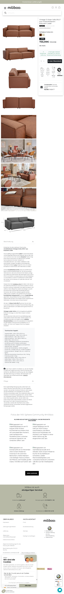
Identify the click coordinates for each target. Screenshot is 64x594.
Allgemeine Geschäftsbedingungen (9, 536)
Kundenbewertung (28, 526)
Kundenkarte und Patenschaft (11, 552)
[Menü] (61, 575)
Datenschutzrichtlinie (8, 539)
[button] (20, 434)
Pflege (6, 381)
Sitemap (25, 531)
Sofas (15, 265)
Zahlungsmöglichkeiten (9, 526)
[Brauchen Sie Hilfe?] (60, 590)
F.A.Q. (24, 522)
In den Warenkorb (54, 61)
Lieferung (5, 531)
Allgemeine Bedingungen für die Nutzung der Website (12, 544)
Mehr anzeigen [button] (32, 473)
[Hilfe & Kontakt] (52, 7)
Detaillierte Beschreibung (45, 27)
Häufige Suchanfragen (29, 536)
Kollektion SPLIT (17, 284)
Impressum (6, 522)
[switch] (58, 585)
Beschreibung (8, 241)
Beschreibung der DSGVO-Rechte (10, 549)
